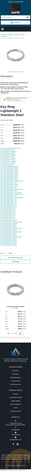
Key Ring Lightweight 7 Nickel (9, 174)
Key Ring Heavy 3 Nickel (7, 163)
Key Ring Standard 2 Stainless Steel (11, 228)
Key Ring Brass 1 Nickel (7, 150)
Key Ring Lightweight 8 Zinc (8, 204)
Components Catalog (15, 397)
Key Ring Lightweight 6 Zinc (8, 200)
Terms (15, 407)
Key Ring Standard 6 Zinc (8, 214)
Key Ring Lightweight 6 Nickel (9, 173)
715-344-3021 (15, 434)
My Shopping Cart (15, 377)
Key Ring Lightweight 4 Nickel (9, 169)
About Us (15, 394)
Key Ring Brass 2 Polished (8, 155)
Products (16, 34)
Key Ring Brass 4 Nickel (7, 159)
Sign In (11, 1)
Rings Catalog (15, 401)
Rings (22, 34)
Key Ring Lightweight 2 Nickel (9, 166)
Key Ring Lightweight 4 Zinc (8, 196)
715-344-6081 (15, 430)
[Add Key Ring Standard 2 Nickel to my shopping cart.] (20, 333)
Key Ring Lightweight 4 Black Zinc (10, 148)
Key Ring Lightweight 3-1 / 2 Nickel (10, 192)
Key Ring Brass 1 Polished (8, 151)
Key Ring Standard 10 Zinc (8, 225)
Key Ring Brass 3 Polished (8, 158)
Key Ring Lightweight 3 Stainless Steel (11, 189)
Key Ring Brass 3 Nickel (7, 156)
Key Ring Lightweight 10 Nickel (9, 184)
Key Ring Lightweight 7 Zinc (8, 202)
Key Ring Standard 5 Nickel (8, 238)
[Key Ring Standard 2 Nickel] (15, 290)
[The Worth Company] (15, 9)
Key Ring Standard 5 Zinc (8, 212)
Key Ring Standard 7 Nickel (8, 241)
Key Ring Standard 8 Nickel (8, 243)
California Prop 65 (15, 411)
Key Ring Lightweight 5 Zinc (8, 199)
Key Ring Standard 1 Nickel (8, 220)
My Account (15, 370)
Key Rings (3, 36)
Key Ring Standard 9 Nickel (8, 245)
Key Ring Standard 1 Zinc (8, 207)
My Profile (15, 374)
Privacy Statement (15, 404)
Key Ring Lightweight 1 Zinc (8, 182)
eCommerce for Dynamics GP (17, 470)
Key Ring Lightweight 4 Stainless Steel (11, 194)
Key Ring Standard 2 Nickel (8, 227)
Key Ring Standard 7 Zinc (8, 215)
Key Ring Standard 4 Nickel (8, 235)
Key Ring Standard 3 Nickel (8, 230)
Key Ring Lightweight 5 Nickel (9, 171)
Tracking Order (15, 381)
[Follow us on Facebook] (13, 444)
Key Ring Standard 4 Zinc (8, 210)
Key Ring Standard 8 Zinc (8, 217)
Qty (1, 253)
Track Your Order (19, 1)
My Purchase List (15, 384)
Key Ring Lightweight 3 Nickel (9, 168)
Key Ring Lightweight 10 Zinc (9, 186)
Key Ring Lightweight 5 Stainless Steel (11, 197)
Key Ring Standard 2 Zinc (8, 209)
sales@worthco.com (15, 439)
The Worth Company (6, 34)
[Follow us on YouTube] (18, 444)
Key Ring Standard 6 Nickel (8, 240)
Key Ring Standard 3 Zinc (8, 233)
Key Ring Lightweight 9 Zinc (8, 205)
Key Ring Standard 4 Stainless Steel (11, 237)
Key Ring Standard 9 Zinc (8, 218)
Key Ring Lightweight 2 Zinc (8, 187)
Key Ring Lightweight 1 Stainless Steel (11, 181)
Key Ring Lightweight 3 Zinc (8, 191)
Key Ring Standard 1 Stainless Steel (11, 222)
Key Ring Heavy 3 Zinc (7, 164)
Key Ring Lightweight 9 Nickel (9, 177)
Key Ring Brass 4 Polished (8, 161)
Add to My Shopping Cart (15, 257)
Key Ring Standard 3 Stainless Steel (11, 232)
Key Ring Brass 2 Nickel (7, 153)
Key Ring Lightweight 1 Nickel (9, 179)
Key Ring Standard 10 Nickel (8, 223)
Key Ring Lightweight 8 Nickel (9, 176)
